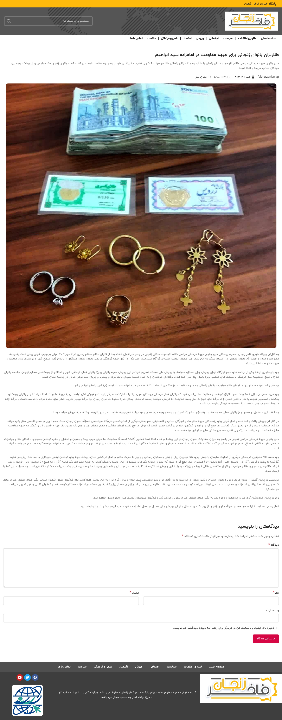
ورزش (200, 38)
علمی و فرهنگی (169, 38)
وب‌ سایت (272, 610)
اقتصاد (187, 38)
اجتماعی (214, 38)
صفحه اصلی (268, 38)
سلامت (151, 38)
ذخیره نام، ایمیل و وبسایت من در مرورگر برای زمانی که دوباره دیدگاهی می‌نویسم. (223, 628)
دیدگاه (273, 545)
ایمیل (134, 593)
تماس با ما (136, 38)
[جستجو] (9, 21)
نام (276, 593)
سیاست (228, 38)
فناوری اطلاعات (247, 38)
